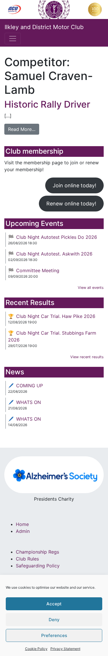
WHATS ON (28, 402)
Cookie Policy (36, 649)
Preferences (54, 635)
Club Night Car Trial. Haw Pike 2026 (55, 316)
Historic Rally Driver (47, 104)
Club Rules (27, 559)
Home (22, 524)
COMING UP (29, 385)
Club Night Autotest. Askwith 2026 (54, 254)
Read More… (21, 129)
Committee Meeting (37, 270)
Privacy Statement (65, 649)
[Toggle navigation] (13, 38)
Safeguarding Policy (38, 566)
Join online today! (74, 185)
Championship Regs (37, 552)
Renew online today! (71, 204)
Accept (54, 604)
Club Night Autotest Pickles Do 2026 (56, 237)
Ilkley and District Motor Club (44, 27)
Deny (54, 619)
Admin (23, 531)
